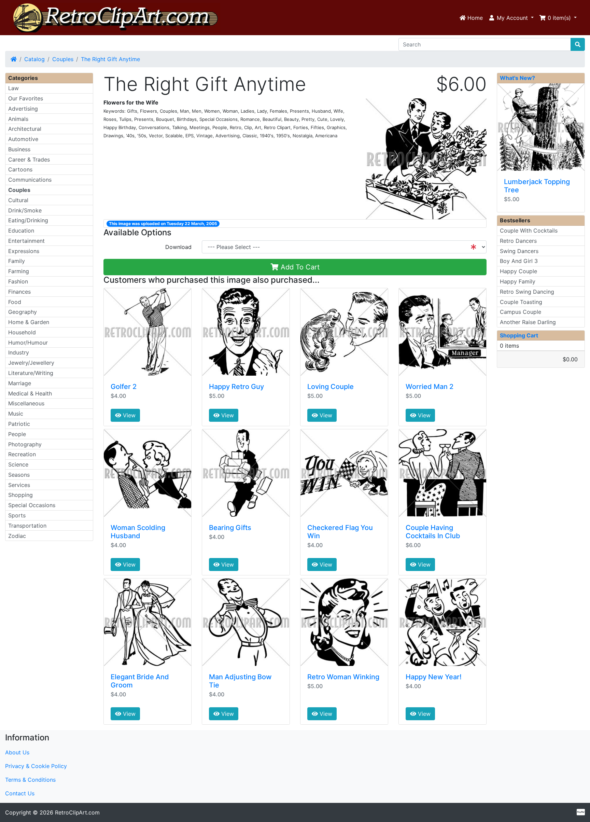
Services (19, 485)
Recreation (22, 454)
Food (14, 301)
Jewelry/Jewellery (31, 362)
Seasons (19, 474)
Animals (18, 118)
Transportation (27, 525)
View (128, 415)
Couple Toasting (521, 301)
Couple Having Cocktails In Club (433, 532)
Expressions (23, 251)
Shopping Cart (519, 335)
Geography (22, 311)
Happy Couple (518, 271)
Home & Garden (28, 322)
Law (13, 88)
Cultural (18, 200)
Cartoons (20, 169)
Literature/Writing (30, 373)
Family (16, 260)
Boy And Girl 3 (519, 260)
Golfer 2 (124, 386)
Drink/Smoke (25, 210)
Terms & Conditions (30, 779)
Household (22, 332)
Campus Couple (520, 311)
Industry (18, 352)
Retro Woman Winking (343, 677)
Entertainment (26, 240)
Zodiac (17, 535)
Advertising (23, 108)
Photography (25, 444)
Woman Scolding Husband (138, 532)
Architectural (24, 128)
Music (15, 413)
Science (18, 464)
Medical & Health (30, 393)
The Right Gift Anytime (110, 59)
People (17, 434)
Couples (62, 59)
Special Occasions (31, 505)
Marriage (19, 383)
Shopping (20, 494)
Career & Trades (29, 159)
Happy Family (517, 281)
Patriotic (19, 423)
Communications (30, 179)
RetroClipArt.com (77, 812)
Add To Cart (299, 267)
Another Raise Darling (528, 322)
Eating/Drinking (28, 220)
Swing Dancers (519, 251)
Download (178, 246)
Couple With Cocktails (529, 230)
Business (19, 149)
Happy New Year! (434, 677)
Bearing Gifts (230, 528)
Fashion (18, 281)
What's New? (517, 77)
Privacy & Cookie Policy (36, 766)
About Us (17, 752)
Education (21, 230)
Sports (17, 515)
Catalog (34, 59)
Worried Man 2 (429, 386)
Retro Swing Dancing (527, 291)
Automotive (23, 139)
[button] (511, 18)
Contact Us (19, 793)
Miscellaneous (26, 403)
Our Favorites (25, 98)
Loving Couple (330, 386)
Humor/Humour (28, 342)
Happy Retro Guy (236, 386)
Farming (18, 271)
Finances (19, 291)
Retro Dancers (518, 240)
